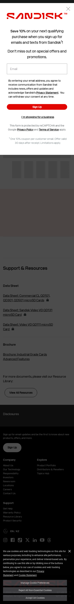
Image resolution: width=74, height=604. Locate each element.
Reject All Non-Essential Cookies (35, 590)
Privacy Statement (47, 92)
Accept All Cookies (35, 597)
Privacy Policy (25, 129)
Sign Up (37, 107)
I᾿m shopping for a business (37, 117)
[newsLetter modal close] (68, 9)
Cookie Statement (28, 575)
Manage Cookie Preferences (35, 582)
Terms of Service (49, 129)
